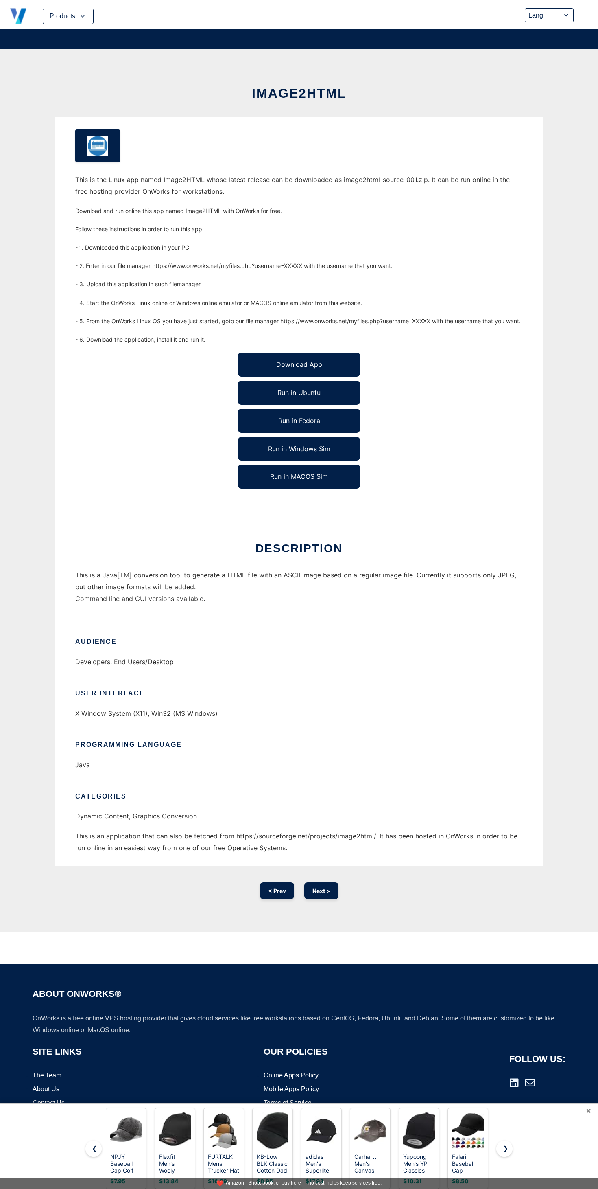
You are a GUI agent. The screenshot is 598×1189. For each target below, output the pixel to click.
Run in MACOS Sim (299, 476)
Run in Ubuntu (299, 392)
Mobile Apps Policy (291, 1089)
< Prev (277, 890)
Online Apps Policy (291, 1075)
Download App (299, 364)
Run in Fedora (299, 421)
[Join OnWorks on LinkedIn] (514, 1083)
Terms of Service (288, 1102)
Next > (321, 890)
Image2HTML (299, 93)
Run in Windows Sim (299, 449)
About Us (46, 1089)
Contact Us (49, 1102)
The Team (47, 1075)
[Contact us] (530, 1083)
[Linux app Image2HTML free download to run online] (97, 145)
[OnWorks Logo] (18, 16)
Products (62, 16)
